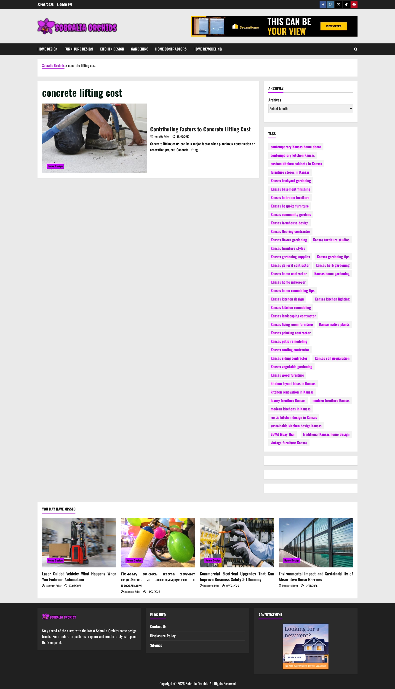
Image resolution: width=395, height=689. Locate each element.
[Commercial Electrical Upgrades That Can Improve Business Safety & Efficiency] (237, 542)
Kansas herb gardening (333, 265)
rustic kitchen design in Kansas (294, 417)
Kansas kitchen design (287, 299)
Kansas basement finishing (290, 189)
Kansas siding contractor (289, 358)
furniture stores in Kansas (290, 172)
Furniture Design (78, 49)
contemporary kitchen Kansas (293, 155)
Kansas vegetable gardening (291, 366)
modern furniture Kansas (331, 400)
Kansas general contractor (290, 265)
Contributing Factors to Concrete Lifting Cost (94, 138)
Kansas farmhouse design (289, 223)
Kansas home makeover (288, 282)
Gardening (139, 49)
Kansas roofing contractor (290, 349)
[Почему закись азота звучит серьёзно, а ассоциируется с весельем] (158, 542)
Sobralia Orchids (53, 65)
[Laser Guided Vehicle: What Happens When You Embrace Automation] (79, 542)
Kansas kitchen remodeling (291, 307)
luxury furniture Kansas (288, 400)
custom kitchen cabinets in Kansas (296, 163)
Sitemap (156, 645)
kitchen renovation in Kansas (292, 392)
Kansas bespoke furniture (290, 206)
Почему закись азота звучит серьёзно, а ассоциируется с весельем (158, 579)
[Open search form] (356, 49)
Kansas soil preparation (332, 358)
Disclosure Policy (163, 635)
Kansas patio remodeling (289, 341)
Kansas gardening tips (333, 256)
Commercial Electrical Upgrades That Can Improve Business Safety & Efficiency (237, 576)
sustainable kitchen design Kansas (296, 425)
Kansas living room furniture (292, 324)
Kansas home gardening (332, 273)
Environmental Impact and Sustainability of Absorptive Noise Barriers (316, 576)
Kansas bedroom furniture (290, 197)
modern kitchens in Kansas (291, 409)
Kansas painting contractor (291, 332)
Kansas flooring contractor (290, 231)
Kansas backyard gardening (291, 180)
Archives (274, 100)
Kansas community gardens (291, 214)
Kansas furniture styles (288, 248)
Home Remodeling (207, 49)
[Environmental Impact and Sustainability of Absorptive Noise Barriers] (316, 542)
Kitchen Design (112, 49)
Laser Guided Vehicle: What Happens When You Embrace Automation (79, 576)
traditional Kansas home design (326, 434)
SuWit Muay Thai (282, 434)
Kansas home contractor (289, 273)
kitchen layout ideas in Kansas (293, 383)
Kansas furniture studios (331, 239)
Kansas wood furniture (287, 375)
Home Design (47, 49)
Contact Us (158, 626)
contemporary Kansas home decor (296, 146)
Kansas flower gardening (289, 239)
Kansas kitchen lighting (332, 299)
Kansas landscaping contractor (293, 316)
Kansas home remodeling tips (293, 290)
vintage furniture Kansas (289, 442)
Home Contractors (171, 49)
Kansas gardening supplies (290, 256)
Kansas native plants (334, 324)
